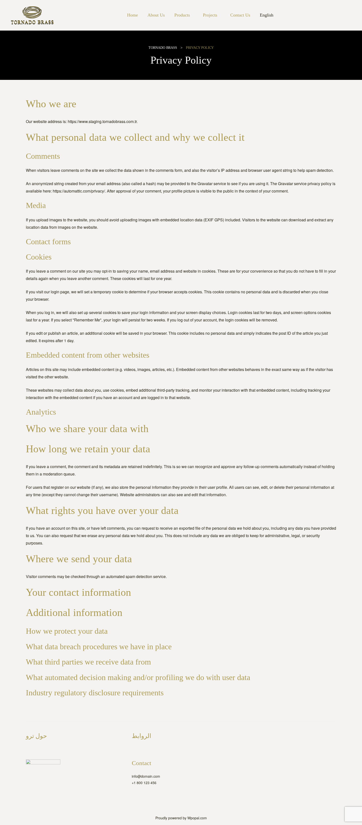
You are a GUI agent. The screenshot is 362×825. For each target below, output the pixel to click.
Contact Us (240, 15)
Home (132, 15)
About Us (156, 15)
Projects (210, 15)
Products (182, 15)
